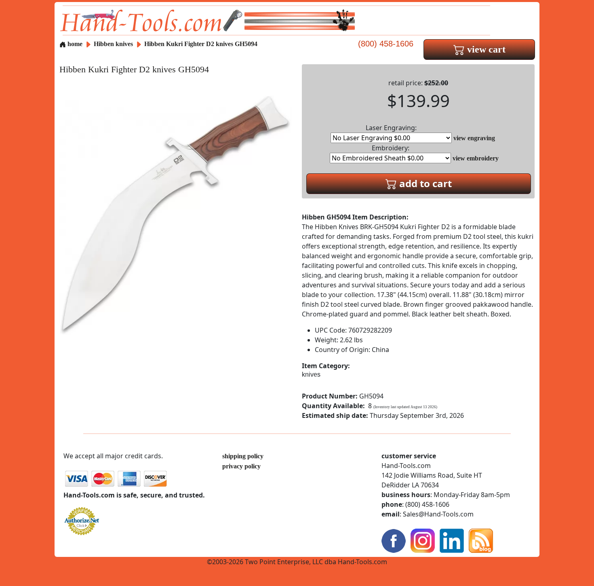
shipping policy (242, 456)
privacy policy (241, 466)
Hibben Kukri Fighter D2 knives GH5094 (200, 43)
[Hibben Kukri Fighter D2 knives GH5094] (175, 213)
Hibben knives (113, 43)
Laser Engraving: (391, 127)
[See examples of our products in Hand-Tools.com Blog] (481, 540)
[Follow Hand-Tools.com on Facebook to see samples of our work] (393, 540)
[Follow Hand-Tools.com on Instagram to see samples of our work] (423, 540)
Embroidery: (390, 147)
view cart (485, 49)
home (74, 43)
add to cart (424, 183)
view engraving (474, 138)
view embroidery (476, 158)
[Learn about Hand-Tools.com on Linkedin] (452, 540)
